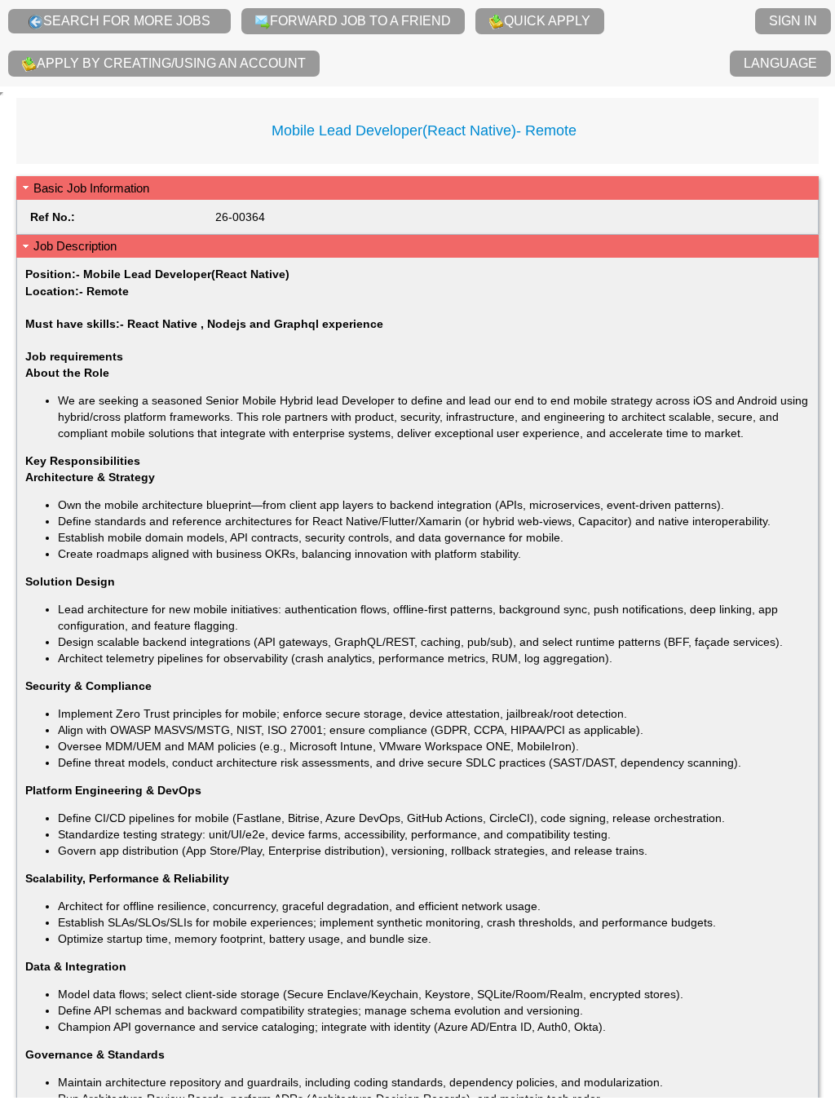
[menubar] (417, 43)
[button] (417, 188)
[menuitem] (119, 21)
